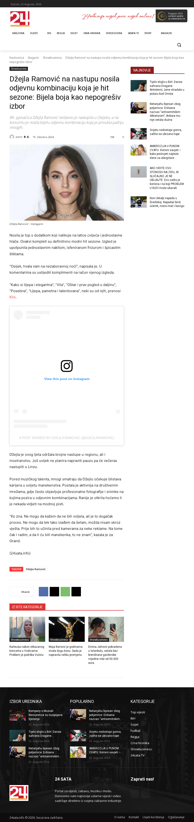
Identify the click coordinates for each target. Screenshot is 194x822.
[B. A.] (12, 136)
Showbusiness (52, 58)
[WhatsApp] (65, 591)
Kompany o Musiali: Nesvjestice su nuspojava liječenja (45, 715)
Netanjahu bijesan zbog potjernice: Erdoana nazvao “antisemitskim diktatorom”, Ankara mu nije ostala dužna (165, 111)
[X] (54, 591)
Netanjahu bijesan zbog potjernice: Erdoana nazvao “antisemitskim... (45, 752)
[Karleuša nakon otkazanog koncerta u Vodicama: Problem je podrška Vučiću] (27, 629)
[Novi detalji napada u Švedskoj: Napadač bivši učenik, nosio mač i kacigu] (139, 202)
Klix (12, 297)
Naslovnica (16, 58)
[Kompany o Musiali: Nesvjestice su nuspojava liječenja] (17, 714)
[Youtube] (145, 794)
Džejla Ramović (35, 569)
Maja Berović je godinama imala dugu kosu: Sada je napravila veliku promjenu (66, 651)
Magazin (33, 58)
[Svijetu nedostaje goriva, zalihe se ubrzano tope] (139, 133)
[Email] (76, 591)
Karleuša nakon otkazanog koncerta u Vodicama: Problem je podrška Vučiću (26, 651)
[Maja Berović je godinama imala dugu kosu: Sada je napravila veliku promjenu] (66, 629)
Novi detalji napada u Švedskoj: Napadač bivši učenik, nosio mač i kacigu (167, 202)
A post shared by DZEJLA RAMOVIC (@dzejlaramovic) (66, 438)
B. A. (27, 136)
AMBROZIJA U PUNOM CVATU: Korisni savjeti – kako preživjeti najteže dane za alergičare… (165, 152)
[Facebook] (43, 591)
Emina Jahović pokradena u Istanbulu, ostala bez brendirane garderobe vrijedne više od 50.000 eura (105, 654)
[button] (179, 44)
